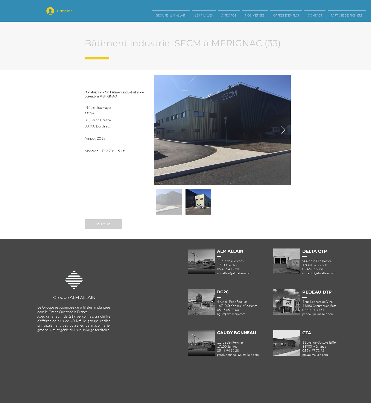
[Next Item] (283, 130)
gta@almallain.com (315, 355)
